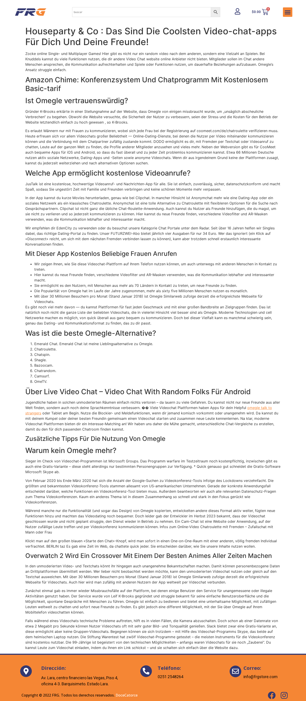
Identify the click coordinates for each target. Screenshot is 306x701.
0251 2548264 (170, 676)
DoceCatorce (127, 695)
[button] (287, 12)
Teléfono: (169, 667)
